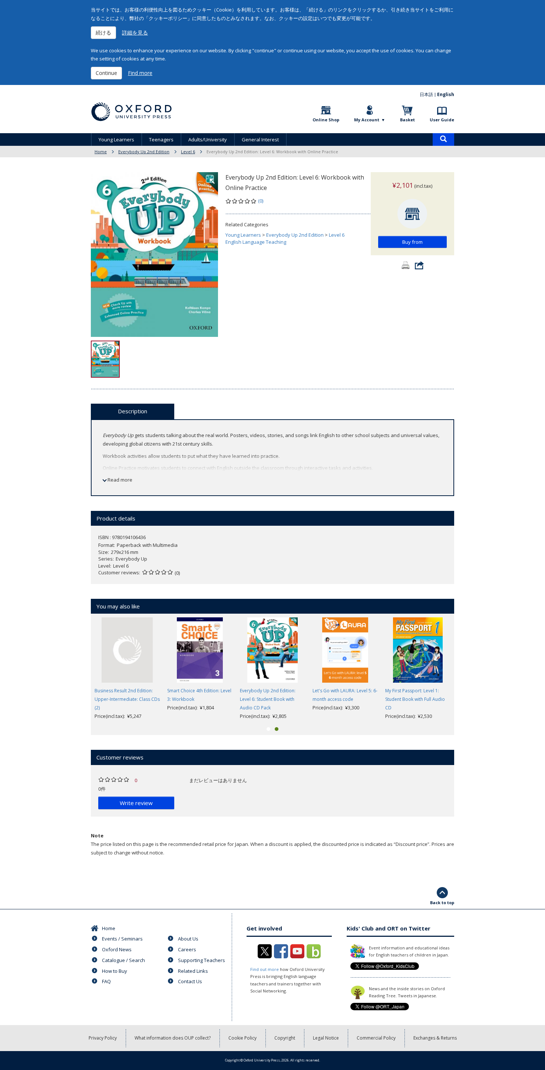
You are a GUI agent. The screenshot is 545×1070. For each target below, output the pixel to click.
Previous (79, 669)
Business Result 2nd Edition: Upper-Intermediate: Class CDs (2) (127, 699)
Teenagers (161, 139)
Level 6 (188, 151)
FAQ (106, 981)
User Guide (442, 119)
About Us (188, 938)
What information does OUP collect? (173, 1038)
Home (101, 151)
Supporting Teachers (201, 960)
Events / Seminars (122, 938)
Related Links (193, 971)
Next (465, 669)
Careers (187, 949)
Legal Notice (326, 1038)
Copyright (284, 1038)
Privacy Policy (103, 1038)
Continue (106, 72)
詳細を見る (135, 32)
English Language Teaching (255, 242)
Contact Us (190, 981)
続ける (103, 32)
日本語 (426, 94)
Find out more (264, 969)
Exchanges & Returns (435, 1038)
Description (132, 411)
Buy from (412, 242)
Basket (407, 119)
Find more (140, 72)
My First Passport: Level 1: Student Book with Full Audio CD (415, 699)
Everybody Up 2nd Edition (143, 151)
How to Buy (114, 971)
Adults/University (207, 139)
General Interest (260, 139)
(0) (260, 200)
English (445, 94)
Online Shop (326, 119)
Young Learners (116, 139)
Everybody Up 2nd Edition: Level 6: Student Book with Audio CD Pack (267, 699)
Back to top (442, 902)
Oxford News (117, 949)
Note (97, 835)
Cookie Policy (242, 1038)
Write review (136, 803)
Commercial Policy (376, 1038)
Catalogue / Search (123, 960)
